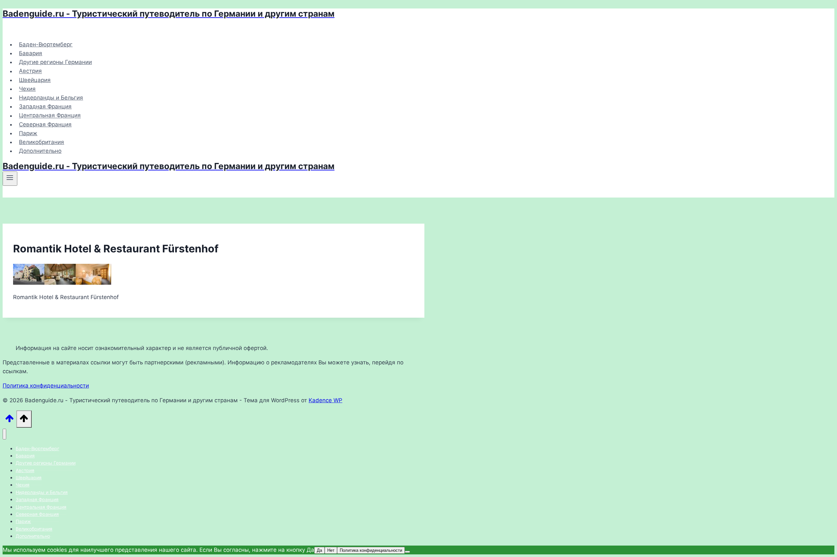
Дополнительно (40, 151)
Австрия (30, 71)
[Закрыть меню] (4, 434)
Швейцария (35, 80)
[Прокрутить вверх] (9, 420)
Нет (330, 550)
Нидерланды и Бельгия (51, 97)
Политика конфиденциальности (46, 385)
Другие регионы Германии (55, 62)
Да (319, 550)
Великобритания (41, 142)
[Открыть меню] (10, 178)
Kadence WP (325, 400)
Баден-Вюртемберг (46, 44)
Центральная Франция (50, 115)
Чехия (27, 89)
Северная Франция (45, 124)
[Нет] (407, 552)
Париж (28, 133)
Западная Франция (45, 106)
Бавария (30, 53)
